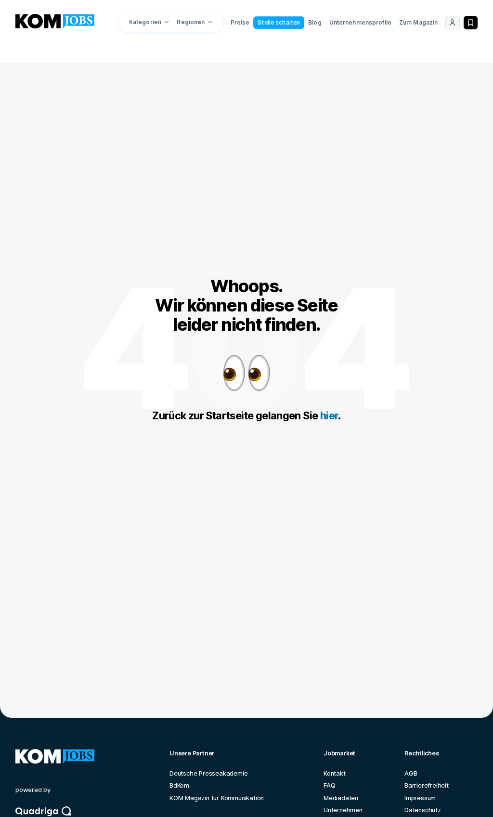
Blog (314, 22)
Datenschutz (422, 810)
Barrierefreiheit (426, 785)
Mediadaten (341, 798)
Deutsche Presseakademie (208, 773)
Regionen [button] (191, 22)
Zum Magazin (418, 22)
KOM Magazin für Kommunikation (216, 798)
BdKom (179, 785)
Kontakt (335, 773)
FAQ (329, 785)
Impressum (420, 798)
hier (329, 415)
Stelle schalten (279, 22)
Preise (240, 22)
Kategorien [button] (145, 22)
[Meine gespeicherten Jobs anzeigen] (471, 22)
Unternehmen (343, 810)
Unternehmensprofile (360, 22)
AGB (410, 773)
